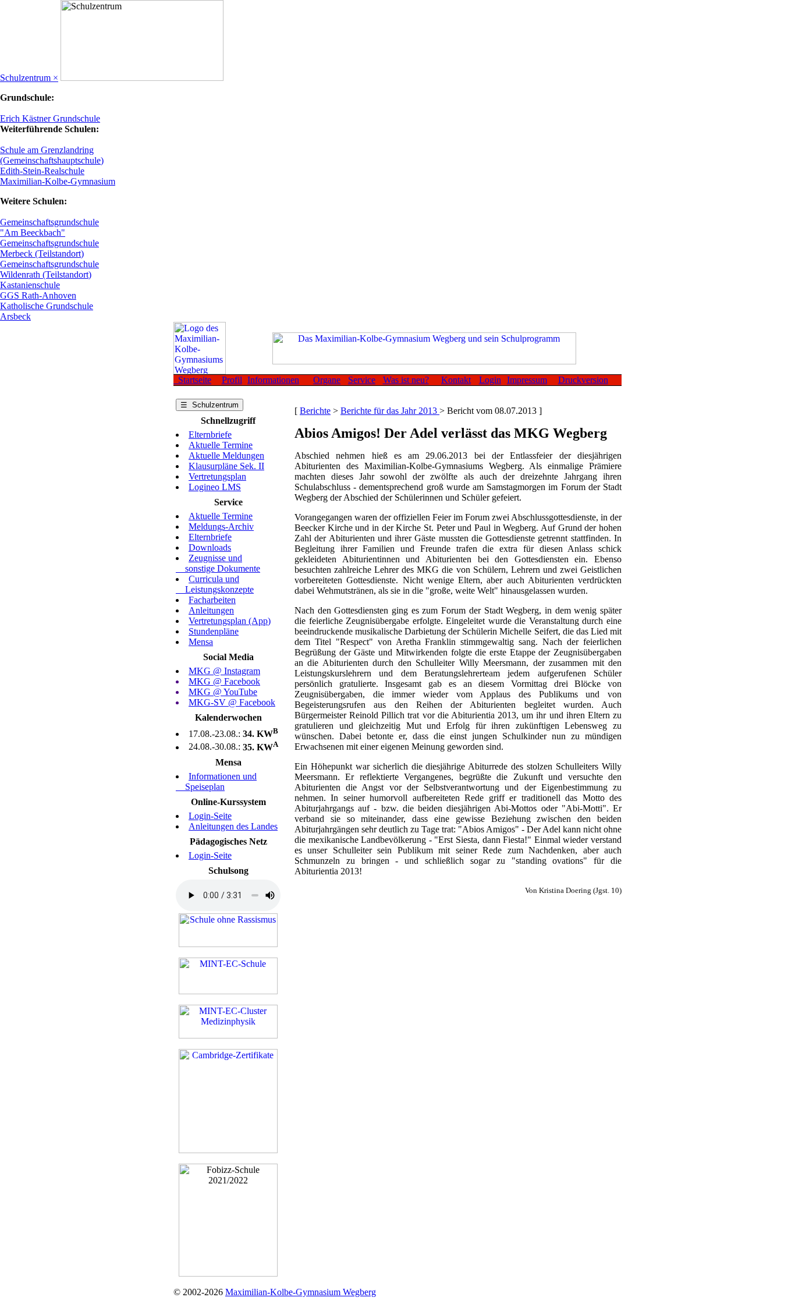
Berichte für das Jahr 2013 (389, 411)
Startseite (192, 380)
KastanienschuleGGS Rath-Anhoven (38, 290)
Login (490, 380)
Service (361, 380)
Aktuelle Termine (221, 445)
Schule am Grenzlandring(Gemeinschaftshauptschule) (52, 155)
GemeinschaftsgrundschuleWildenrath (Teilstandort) (49, 269)
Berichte (315, 411)
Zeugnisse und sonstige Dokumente (218, 563)
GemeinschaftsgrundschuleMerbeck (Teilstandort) (49, 248)
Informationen (273, 380)
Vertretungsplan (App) (230, 621)
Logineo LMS (215, 487)
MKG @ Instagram (224, 671)
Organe (326, 380)
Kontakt (456, 380)
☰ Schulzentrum (209, 404)
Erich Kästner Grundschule (50, 118)
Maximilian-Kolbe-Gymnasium (57, 181)
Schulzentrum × (29, 78)
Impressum (527, 380)
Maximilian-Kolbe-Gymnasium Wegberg (300, 1292)
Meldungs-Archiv (221, 526)
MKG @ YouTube (223, 692)
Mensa (201, 642)
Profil (232, 380)
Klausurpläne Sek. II (226, 466)
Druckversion (583, 380)
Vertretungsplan (217, 476)
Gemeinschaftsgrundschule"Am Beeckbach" (49, 227)
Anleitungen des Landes (233, 826)
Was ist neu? (406, 380)
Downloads (210, 547)
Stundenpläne (214, 631)
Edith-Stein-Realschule (42, 171)
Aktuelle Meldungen (226, 455)
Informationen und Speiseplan (216, 781)
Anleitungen (211, 610)
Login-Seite (210, 816)
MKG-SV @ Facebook (232, 702)
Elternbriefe (210, 434)
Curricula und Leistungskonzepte (215, 584)
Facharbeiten (212, 600)
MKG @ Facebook (224, 681)
